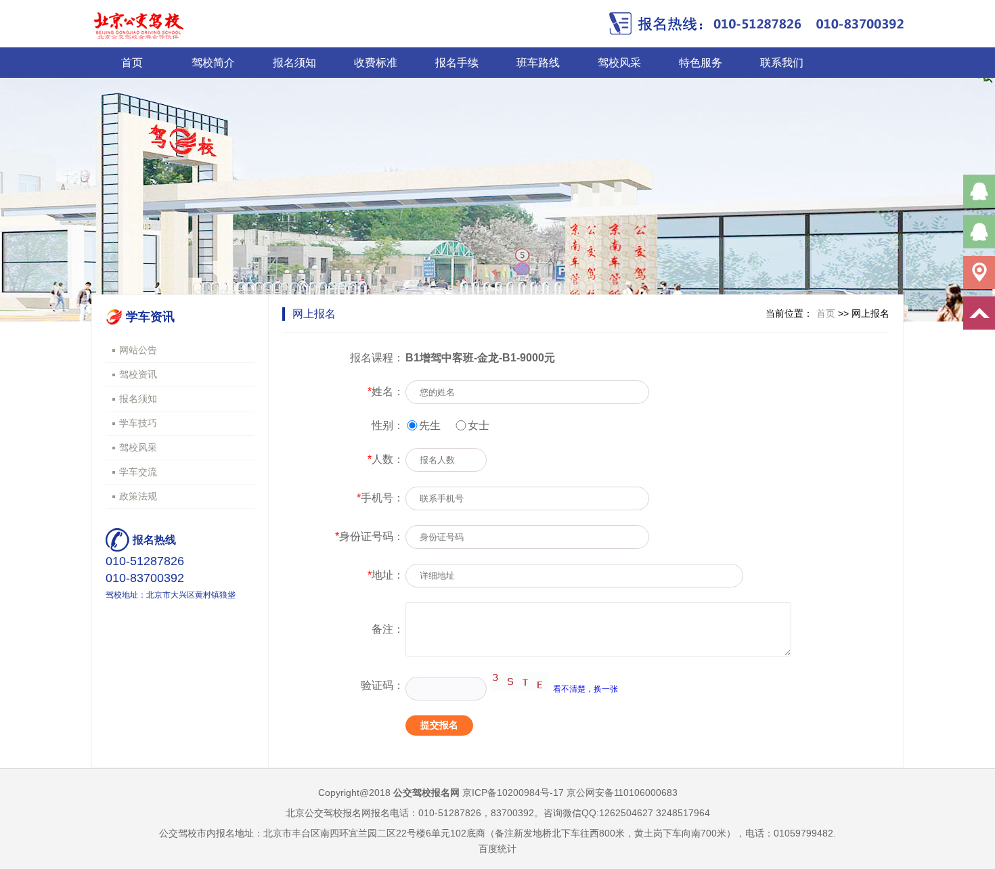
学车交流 (138, 471)
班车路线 (538, 62)
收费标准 (375, 62)
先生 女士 (454, 425)
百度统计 (497, 848)
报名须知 (294, 62)
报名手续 (457, 62)
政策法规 (138, 496)
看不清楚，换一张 (585, 689)
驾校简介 (213, 62)
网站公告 (138, 349)
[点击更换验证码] (519, 681)
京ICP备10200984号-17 (513, 792)
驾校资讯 (138, 374)
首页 (132, 62)
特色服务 (700, 62)
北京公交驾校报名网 (328, 812)
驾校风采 (619, 62)
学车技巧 (138, 423)
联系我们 (781, 62)
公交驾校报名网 (426, 792)
